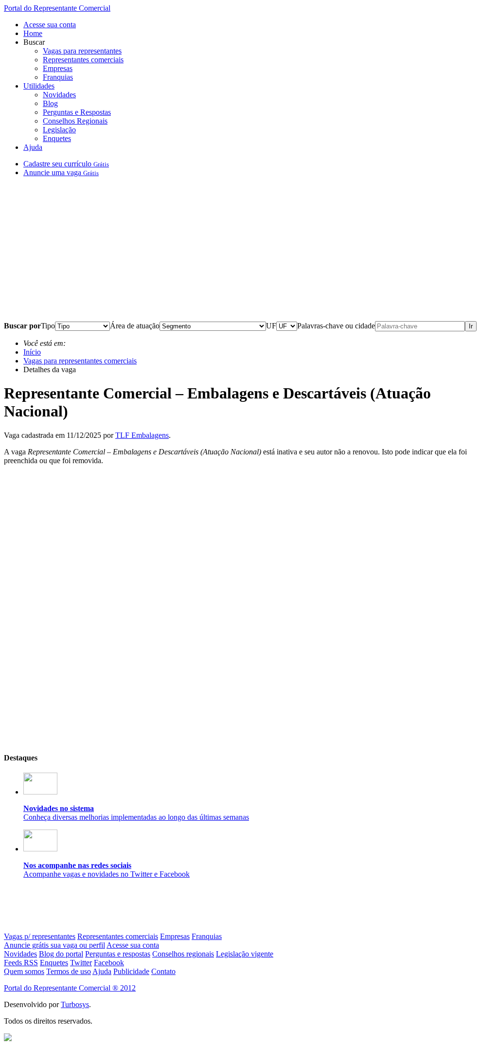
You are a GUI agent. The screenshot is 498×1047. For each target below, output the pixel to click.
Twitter (81, 962)
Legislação (59, 130)
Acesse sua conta (49, 24)
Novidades (59, 94)
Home (32, 33)
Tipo (48, 326)
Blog (50, 103)
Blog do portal (61, 954)
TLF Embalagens (142, 435)
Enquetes (57, 138)
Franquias (58, 77)
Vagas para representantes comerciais (80, 361)
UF (271, 326)
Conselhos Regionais (75, 121)
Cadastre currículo (66, 164)
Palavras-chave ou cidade (336, 326)
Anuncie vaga (61, 172)
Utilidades (38, 86)
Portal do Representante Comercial (57, 8)
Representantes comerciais (83, 59)
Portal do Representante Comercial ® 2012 (70, 988)
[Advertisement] (249, 253)
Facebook (109, 962)
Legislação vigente (244, 954)
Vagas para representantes (82, 51)
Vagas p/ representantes (39, 936)
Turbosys (75, 1004)
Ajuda (32, 147)
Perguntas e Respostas (77, 112)
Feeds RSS (21, 962)
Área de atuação (135, 326)
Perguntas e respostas (117, 954)
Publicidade (131, 971)
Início (32, 352)
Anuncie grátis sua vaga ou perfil (54, 945)
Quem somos (24, 971)
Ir (471, 326)
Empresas (57, 68)
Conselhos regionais (183, 954)
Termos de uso (68, 971)
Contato (163, 971)
